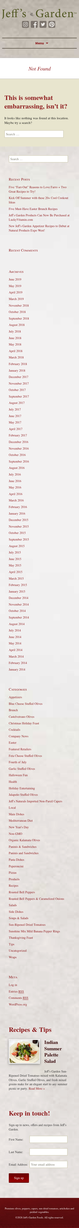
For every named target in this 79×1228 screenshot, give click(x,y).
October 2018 (17, 312)
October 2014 (17, 611)
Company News (18, 736)
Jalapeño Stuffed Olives (23, 794)
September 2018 (19, 318)
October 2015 (17, 533)
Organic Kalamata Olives (24, 840)
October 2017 (17, 390)
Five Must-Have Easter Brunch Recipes (33, 209)
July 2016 (15, 474)
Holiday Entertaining (22, 788)
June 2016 (15, 481)
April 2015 (15, 572)
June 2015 (15, 559)
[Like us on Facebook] (34, 24)
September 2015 (19, 539)
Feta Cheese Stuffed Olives (25, 756)
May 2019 (15, 286)
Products (14, 879)
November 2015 (19, 526)
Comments (18, 998)
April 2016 (15, 494)
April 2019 (15, 292)
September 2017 (19, 396)
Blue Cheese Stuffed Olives (25, 704)
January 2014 (17, 669)
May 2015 (15, 565)
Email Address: (18, 1164)
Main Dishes (16, 814)
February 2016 (18, 507)
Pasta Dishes (16, 859)
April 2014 (15, 650)
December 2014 (18, 598)
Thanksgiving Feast (21, 937)
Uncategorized (18, 950)
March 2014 (16, 656)
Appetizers (15, 697)
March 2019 (16, 299)
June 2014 (15, 637)
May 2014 (15, 643)
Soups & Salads (18, 918)
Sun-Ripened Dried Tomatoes (27, 924)
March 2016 (16, 500)
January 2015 (17, 591)
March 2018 (16, 357)
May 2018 (15, 344)
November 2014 (19, 604)
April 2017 (15, 429)
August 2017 (17, 403)
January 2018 (17, 370)
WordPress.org (18, 1004)
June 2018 (15, 338)
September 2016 (19, 461)
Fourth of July (18, 762)
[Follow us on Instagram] (25, 24)
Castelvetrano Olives (21, 716)
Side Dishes (16, 912)
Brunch (13, 710)
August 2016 (17, 468)
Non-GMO (15, 834)
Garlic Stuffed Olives (22, 769)
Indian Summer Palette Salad (53, 1051)
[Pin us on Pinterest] (51, 24)
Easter (12, 742)
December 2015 (18, 520)
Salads (13, 905)
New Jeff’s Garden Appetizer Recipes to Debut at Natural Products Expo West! (39, 228)
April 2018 (15, 351)
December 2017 (18, 377)
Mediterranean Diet (21, 820)
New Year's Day (19, 827)
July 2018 (15, 331)
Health (13, 781)
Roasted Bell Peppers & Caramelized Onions (36, 899)
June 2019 (15, 279)
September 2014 (19, 617)
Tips (11, 944)
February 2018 (18, 364)
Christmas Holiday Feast (24, 723)
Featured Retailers (20, 749)
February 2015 (18, 585)
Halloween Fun (18, 775)
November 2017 (19, 383)
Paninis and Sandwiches (23, 853)
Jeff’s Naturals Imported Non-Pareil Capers (35, 801)
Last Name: (16, 1152)
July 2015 (15, 552)
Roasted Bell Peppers (22, 892)
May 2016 (15, 487)
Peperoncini (16, 866)
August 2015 (17, 546)
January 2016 (17, 513)
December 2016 (18, 442)
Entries (16, 991)
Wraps (12, 957)
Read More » (37, 1088)
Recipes (13, 885)
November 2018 (19, 305)
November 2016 (19, 448)
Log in (13, 985)
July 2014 (15, 630)
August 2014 (17, 624)
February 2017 (18, 435)
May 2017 (15, 422)
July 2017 (15, 409)
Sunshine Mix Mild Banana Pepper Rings (34, 931)
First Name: (16, 1139)
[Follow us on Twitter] (43, 24)
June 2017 (15, 416)
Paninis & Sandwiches (22, 847)
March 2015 (16, 578)
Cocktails (14, 729)
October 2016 (17, 455)
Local (12, 807)
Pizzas (12, 872)
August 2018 (17, 325)
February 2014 (18, 663)
